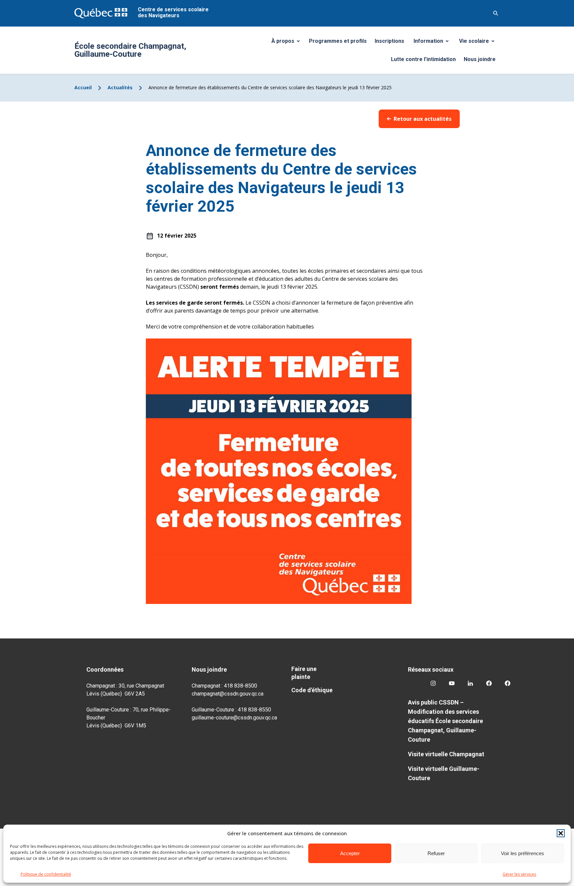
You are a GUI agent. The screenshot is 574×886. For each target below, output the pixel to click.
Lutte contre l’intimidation (423, 59)
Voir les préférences (522, 853)
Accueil (83, 87)
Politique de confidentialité (46, 874)
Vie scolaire (479, 43)
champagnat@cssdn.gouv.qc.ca (227, 694)
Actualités (120, 87)
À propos (288, 43)
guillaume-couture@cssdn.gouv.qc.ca (234, 717)
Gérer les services (519, 874)
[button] (560, 833)
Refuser (436, 853)
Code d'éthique (312, 690)
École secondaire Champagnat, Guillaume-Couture (130, 50)
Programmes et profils (338, 41)
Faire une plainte (304, 672)
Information (433, 43)
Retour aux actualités (422, 118)
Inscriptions (389, 41)
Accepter (350, 853)
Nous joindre (480, 59)
